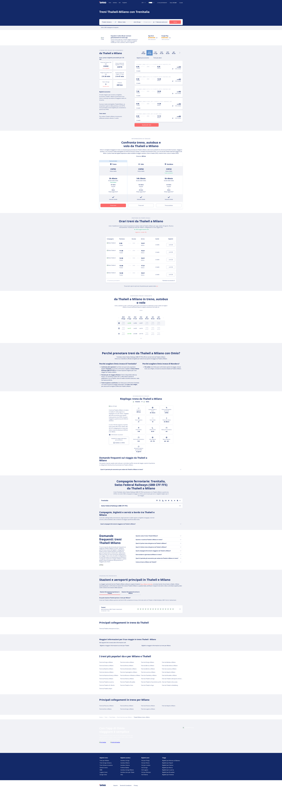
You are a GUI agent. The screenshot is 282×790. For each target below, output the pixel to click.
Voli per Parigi (145, 760)
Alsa (122, 774)
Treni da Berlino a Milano (148, 669)
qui (157, 286)
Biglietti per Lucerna (168, 770)
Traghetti (124, 2)
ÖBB (101, 770)
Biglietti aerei (145, 758)
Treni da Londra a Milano (127, 662)
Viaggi (164, 758)
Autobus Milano (125, 763)
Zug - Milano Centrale (146, 584)
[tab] (143, 57)
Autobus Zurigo (125, 760)
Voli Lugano (144, 770)
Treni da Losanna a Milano (169, 669)
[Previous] (119, 318)
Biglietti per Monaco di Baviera (171, 760)
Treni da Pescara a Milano (106, 706)
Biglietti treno (104, 758)
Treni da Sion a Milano (105, 709)
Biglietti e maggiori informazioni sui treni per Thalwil (114, 645)
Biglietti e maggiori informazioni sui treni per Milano (156, 645)
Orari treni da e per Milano (124, 717)
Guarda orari (106, 86)
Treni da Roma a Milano (126, 665)
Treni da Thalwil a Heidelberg (170, 685)
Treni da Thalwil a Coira (126, 685)
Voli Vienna (144, 774)
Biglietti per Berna (167, 767)
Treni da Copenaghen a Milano (128, 672)
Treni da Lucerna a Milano (148, 672)
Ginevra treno (104, 767)
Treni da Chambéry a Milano (149, 675)
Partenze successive (168, 280)
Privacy (136, 785)
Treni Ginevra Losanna (106, 765)
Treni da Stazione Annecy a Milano (108, 675)
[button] (137, 22)
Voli (120, 2)
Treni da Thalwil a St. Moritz (107, 685)
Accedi (181, 2)
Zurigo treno (103, 774)
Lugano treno (104, 772)
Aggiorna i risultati (140, 232)
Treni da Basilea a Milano (169, 662)
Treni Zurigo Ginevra (105, 763)
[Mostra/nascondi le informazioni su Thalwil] (180, 609)
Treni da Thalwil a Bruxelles (127, 682)
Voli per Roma (145, 763)
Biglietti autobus (125, 758)
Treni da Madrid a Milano (106, 669)
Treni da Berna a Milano (147, 665)
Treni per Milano (104, 760)
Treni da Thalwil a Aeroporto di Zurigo (109, 628)
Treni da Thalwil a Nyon (105, 688)
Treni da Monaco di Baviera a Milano (130, 675)
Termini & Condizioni (125, 785)
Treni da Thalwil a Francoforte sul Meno (152, 682)
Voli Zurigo (144, 767)
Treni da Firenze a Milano (106, 678)
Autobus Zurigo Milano (127, 770)
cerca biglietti (106, 68)
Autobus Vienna (125, 765)
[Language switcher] (151, 3)
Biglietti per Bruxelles (168, 772)
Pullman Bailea (125, 767)
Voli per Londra (145, 765)
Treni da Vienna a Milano (127, 678)
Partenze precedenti (114, 280)
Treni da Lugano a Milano (148, 709)
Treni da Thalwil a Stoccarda (169, 682)
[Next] (180, 52)
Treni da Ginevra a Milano (106, 665)
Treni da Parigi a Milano (147, 662)
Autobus (115, 2)
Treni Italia (112, 717)
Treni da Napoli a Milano (168, 672)
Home (101, 717)
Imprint (115, 785)
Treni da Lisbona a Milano (106, 672)
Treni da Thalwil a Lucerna (106, 682)
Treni (110, 2)
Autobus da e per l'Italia (127, 772)
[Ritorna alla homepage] (104, 2)
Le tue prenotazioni (162, 2)
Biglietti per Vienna (167, 765)
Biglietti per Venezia (168, 774)
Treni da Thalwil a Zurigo (148, 678)
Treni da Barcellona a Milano (170, 665)
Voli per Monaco (146, 772)
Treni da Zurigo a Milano (106, 662)
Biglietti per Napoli (167, 763)
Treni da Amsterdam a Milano (128, 669)
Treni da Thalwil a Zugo (147, 685)
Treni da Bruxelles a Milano (169, 675)
